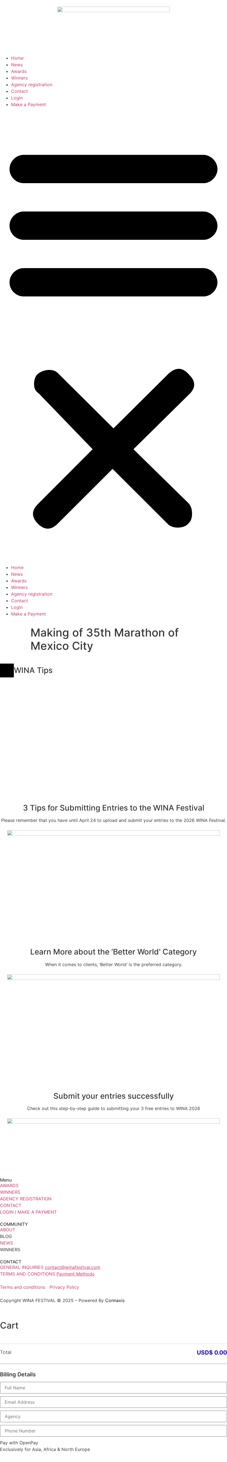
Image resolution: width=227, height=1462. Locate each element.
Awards (19, 71)
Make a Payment (28, 104)
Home (17, 58)
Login (17, 98)
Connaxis (115, 1300)
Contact (19, 91)
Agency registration (31, 84)
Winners (19, 78)
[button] (113, 336)
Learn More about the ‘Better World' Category (113, 951)
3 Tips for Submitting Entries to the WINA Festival (113, 807)
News (17, 64)
